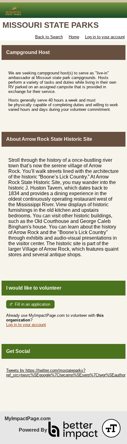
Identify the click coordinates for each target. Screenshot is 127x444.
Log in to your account (105, 37)
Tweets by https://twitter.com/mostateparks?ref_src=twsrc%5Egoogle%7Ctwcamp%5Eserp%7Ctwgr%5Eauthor (65, 372)
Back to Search (49, 37)
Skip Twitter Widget (23, 365)
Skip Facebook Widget (26, 384)
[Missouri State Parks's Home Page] (63, 10)
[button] (111, 428)
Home (74, 37)
